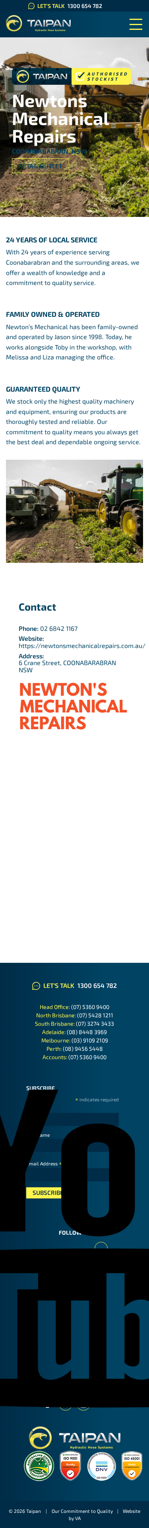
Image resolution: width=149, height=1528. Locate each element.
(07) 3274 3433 (95, 1023)
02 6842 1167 (58, 628)
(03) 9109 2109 (90, 1040)
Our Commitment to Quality (82, 1511)
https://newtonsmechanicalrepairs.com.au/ (82, 645)
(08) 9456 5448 (83, 1048)
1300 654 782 (85, 5)
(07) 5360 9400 (90, 1006)
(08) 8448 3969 (87, 1031)
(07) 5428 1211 (95, 1015)
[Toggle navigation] (136, 24)
